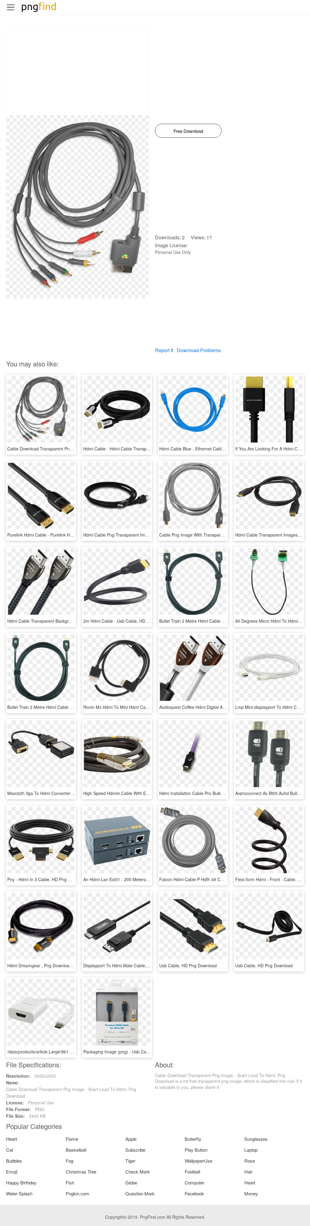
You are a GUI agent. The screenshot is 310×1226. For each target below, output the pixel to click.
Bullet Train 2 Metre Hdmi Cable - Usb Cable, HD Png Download (220, 621)
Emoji (11, 1171)
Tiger (130, 1160)
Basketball (76, 1150)
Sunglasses (256, 1139)
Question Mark (140, 1193)
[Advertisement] (77, 72)
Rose (249, 1160)
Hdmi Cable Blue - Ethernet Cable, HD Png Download (210, 449)
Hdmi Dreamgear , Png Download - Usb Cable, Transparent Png (68, 965)
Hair (248, 1171)
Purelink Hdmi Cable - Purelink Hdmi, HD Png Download (60, 535)
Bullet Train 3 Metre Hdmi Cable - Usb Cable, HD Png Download (68, 707)
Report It (164, 350)
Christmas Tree (81, 1171)
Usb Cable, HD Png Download (188, 965)
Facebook (194, 1193)
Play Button (196, 1150)
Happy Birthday (21, 1182)
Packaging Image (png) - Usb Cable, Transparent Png (134, 1052)
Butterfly (193, 1139)
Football (192, 1171)
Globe (131, 1182)
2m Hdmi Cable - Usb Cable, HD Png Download (128, 621)
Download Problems (199, 350)
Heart (11, 1139)
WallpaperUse (198, 1160)
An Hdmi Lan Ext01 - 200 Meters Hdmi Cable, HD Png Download (145, 879)
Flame (72, 1139)
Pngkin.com (77, 1193)
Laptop (251, 1150)
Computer (194, 1182)
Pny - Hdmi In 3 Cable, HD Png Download (47, 879)
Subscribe (135, 1150)
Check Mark (137, 1171)
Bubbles (14, 1160)
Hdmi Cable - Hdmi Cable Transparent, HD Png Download (138, 449)
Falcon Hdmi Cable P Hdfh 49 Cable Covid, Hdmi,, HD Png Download (225, 879)
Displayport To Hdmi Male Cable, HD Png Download (133, 965)
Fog (69, 1160)
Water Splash (19, 1193)
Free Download (188, 131)
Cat (9, 1150)
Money (251, 1193)
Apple (131, 1139)
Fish (70, 1182)
